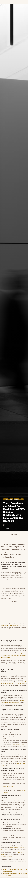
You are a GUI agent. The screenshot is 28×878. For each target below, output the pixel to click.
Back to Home (6, 2)
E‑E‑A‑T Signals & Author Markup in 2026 (11, 625)
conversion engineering (6, 856)
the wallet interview (20, 851)
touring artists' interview (18, 744)
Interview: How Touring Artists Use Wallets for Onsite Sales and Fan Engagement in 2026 (13, 655)
